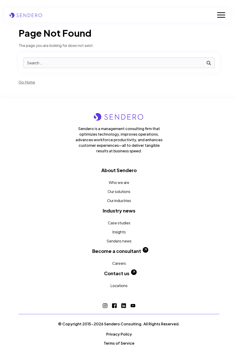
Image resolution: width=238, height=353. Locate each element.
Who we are (119, 182)
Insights (119, 231)
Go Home (27, 82)
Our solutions (119, 191)
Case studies (119, 222)
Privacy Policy (119, 334)
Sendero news (119, 241)
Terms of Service (119, 343)
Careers (119, 263)
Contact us (116, 273)
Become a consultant (116, 251)
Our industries (119, 200)
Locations (119, 285)
